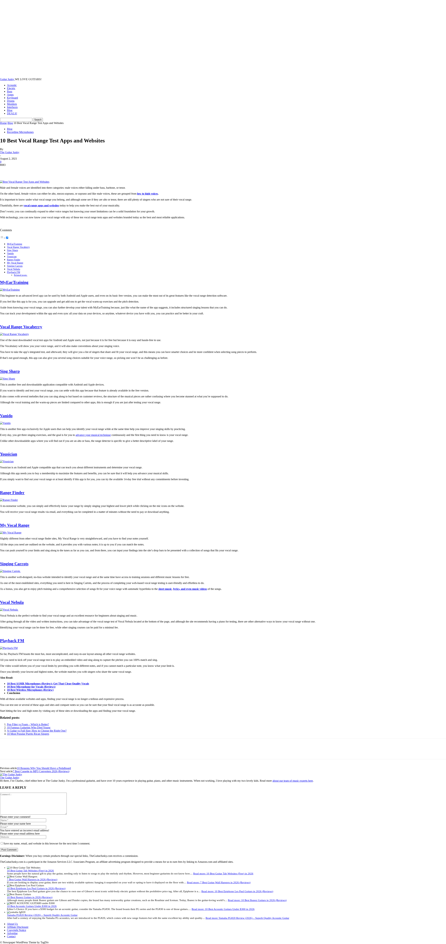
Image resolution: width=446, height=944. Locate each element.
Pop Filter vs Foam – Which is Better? (28, 724)
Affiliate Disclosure (17, 927)
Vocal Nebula (13, 269)
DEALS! (12, 113)
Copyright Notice (16, 930)
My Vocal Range (15, 262)
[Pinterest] (31, 170)
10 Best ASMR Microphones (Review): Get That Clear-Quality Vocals (48, 683)
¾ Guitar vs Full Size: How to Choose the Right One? (37, 730)
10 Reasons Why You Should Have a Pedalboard (44, 768)
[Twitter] (18, 170)
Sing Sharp (12, 250)
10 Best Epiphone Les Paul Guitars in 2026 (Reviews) (36, 888)
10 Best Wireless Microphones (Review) (30, 689)
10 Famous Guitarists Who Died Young (28, 727)
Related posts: (20, 275)
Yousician (12, 256)
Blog (9, 110)
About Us (12, 923)
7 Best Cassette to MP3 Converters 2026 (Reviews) (41, 771)
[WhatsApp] (43, 170)
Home (3, 123)
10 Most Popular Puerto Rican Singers (28, 733)
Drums (10, 100)
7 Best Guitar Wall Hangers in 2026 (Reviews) (32, 879)
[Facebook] (5, 170)
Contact (11, 936)
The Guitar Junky (9, 152)
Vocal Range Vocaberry (18, 247)
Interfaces (12, 107)
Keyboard (12, 97)
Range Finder (13, 259)
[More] (56, 170)
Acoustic (12, 85)
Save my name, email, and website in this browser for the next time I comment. (46, 843)
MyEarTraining (14, 244)
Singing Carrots (14, 266)
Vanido (10, 253)
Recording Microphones (20, 132)
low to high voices (147, 193)
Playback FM (13, 272)
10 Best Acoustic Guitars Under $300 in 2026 (32, 906)
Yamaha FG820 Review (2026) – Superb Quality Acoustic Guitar (42, 915)
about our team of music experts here (292, 780)
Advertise (12, 933)
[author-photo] (11, 774)
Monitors (12, 104)
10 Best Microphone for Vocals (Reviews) (31, 686)
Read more (223, 873)
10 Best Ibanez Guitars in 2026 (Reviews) (29, 897)
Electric (11, 88)
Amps (10, 94)
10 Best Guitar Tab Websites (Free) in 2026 (30, 870)
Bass (9, 91)
